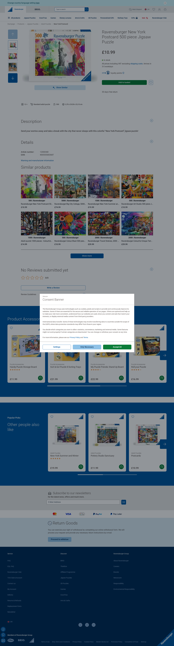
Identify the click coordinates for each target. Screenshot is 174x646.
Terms (85, 337)
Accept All (117, 347)
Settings (56, 347)
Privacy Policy (75, 337)
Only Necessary (87, 347)
